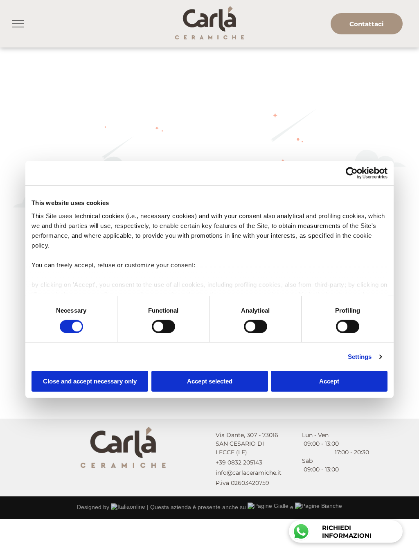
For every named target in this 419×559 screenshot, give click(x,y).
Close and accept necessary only (90, 381)
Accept (329, 381)
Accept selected (209, 381)
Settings (360, 356)
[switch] (163, 326)
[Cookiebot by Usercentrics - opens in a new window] (351, 173)
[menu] (18, 23)
